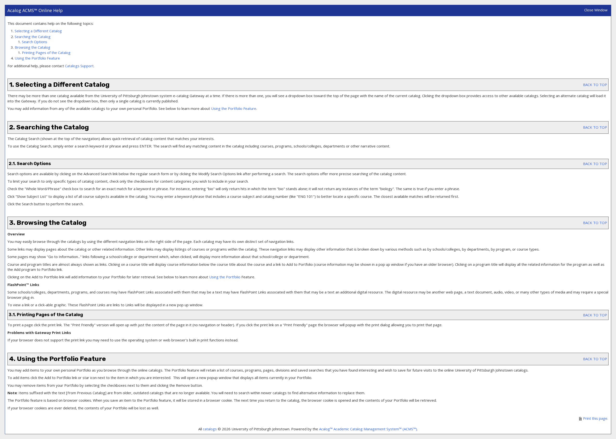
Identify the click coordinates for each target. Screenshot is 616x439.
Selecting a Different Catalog (38, 30)
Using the (224, 276)
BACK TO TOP (595, 84)
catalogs (210, 428)
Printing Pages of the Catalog (46, 52)
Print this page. (595, 418)
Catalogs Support (79, 65)
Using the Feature (37, 58)
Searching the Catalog (33, 36)
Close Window (596, 9)
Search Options (34, 41)
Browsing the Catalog (32, 47)
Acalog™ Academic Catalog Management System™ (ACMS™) (368, 428)
